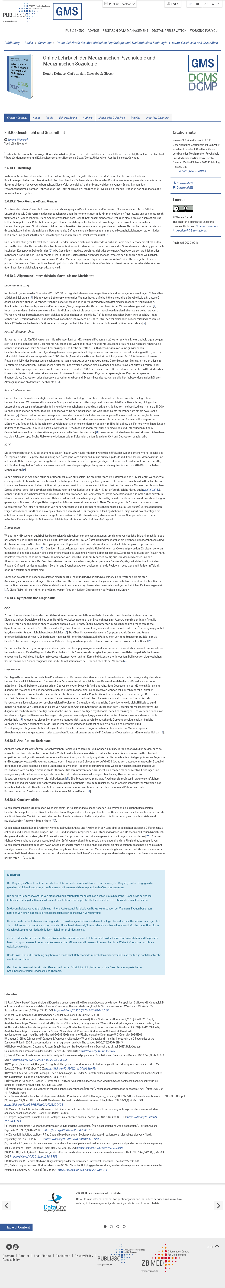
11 (6, 589)
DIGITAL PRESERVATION (169, 30)
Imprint (135, 117)
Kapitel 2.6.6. (151, 489)
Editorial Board (68, 117)
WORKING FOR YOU (204, 30)
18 (89, 791)
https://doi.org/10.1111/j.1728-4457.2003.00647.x (38, 1059)
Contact (23, 1255)
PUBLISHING (74, 30)
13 (149, 641)
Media (49, 117)
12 (66, 632)
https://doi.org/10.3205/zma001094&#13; (70, 1068)
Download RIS (184, 187)
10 (42, 548)
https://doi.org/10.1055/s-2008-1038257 (67, 1130)
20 (148, 836)
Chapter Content (17, 117)
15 (20, 719)
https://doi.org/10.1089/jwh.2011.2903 (100, 1147)
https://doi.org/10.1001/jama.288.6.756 (33, 1156)
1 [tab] (105, 1226)
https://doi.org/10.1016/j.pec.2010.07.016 (82, 1169)
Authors (87, 117)
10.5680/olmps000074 (192, 171)
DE (198, 4)
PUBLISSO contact (120, 4)
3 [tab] (117, 1226)
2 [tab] (111, 1226)
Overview (45, 42)
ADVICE (93, 30)
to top (210, 1246)
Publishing (12, 42)
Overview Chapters (157, 117)
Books (29, 42)
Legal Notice (42, 1255)
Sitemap (8, 1255)
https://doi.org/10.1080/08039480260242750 (73, 1139)
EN (191, 4)
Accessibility (11, 1259)
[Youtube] (16, 1248)
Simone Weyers (18, 139)
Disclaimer (63, 1255)
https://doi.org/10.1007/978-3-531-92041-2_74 (81, 1010)
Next (218, 1205)
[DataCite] (55, 1202)
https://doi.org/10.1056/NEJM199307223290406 (33, 1104)
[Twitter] (9, 1248)
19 (54, 820)
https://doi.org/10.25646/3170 (96, 1051)
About (36, 117)
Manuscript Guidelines (111, 117)
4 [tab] (124, 1226)
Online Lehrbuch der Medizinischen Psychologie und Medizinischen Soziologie (111, 42)
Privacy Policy (84, 1255)
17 (67, 778)
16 (161, 732)
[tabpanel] (112, 1202)
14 (125, 661)
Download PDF (185, 183)
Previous (6, 1205)
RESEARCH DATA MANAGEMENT (125, 30)
